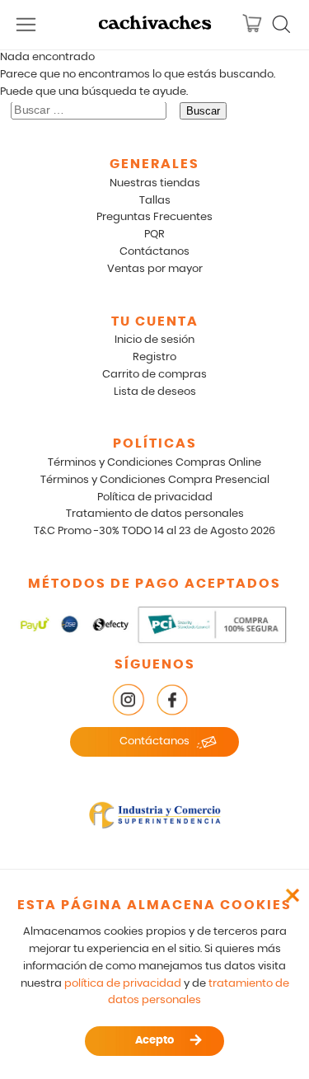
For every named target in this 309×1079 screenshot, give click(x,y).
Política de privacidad (155, 497)
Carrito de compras (154, 374)
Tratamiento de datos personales (155, 514)
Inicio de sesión (154, 340)
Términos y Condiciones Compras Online (154, 462)
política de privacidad (122, 983)
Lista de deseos (155, 392)
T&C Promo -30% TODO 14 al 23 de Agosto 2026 (154, 531)
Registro (154, 357)
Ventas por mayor (155, 269)
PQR (154, 234)
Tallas (155, 200)
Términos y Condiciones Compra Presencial (154, 480)
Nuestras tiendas (155, 183)
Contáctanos (154, 251)
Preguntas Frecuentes (154, 217)
